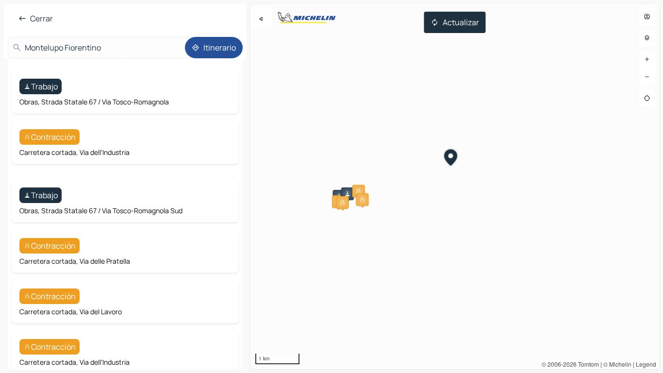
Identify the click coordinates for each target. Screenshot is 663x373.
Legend (646, 364)
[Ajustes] (647, 38)
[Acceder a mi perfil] (647, 16)
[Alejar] (647, 76)
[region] (454, 186)
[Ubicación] (647, 98)
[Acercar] (647, 59)
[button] (347, 193)
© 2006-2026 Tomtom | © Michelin (586, 364)
